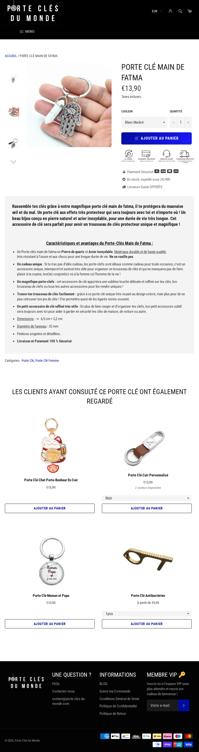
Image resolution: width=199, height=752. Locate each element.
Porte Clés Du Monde (27, 740)
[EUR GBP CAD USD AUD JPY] (156, 12)
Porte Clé (28, 361)
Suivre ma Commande (115, 691)
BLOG (104, 684)
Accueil (11, 56)
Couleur (127, 111)
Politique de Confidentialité (118, 706)
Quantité (176, 111)
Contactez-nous (63, 691)
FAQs (56, 684)
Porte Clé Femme (47, 361)
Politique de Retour (113, 713)
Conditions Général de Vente (119, 699)
